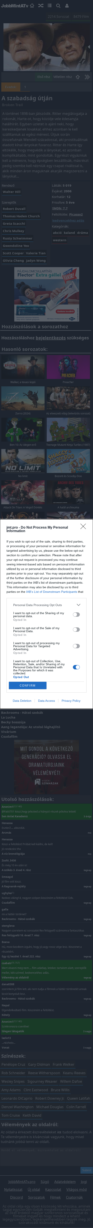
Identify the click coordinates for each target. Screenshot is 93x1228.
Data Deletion (22, 700)
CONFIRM (28, 685)
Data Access (46, 700)
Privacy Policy (71, 700)
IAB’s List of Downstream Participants (51, 591)
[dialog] (46, 614)
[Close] (84, 528)
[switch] (76, 614)
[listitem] (46, 605)
